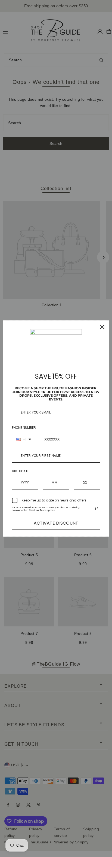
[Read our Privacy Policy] (97, 509)
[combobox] (24, 439)
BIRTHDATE (20, 471)
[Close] (102, 326)
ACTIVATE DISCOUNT (56, 523)
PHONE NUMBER (24, 427)
